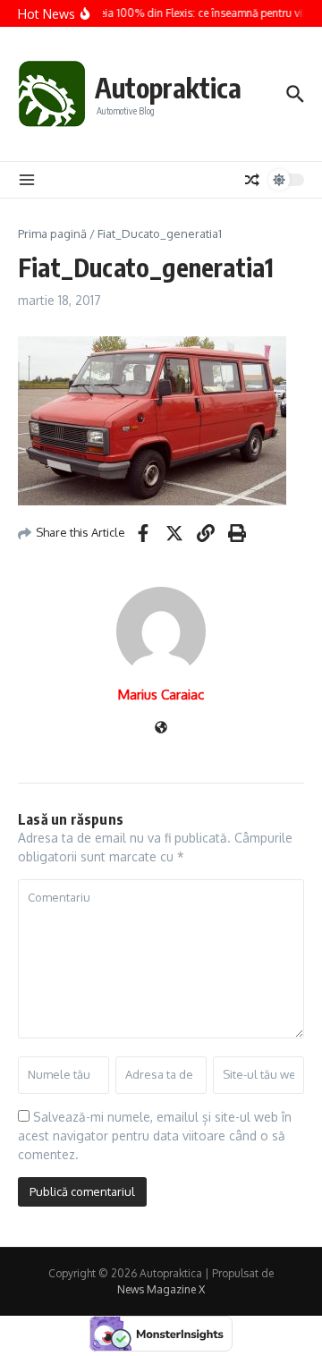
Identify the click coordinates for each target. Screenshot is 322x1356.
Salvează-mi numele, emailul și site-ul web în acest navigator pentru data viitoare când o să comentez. (155, 1135)
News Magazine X (161, 1289)
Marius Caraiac (161, 694)
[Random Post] (252, 180)
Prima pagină (52, 233)
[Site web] (161, 728)
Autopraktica (168, 88)
